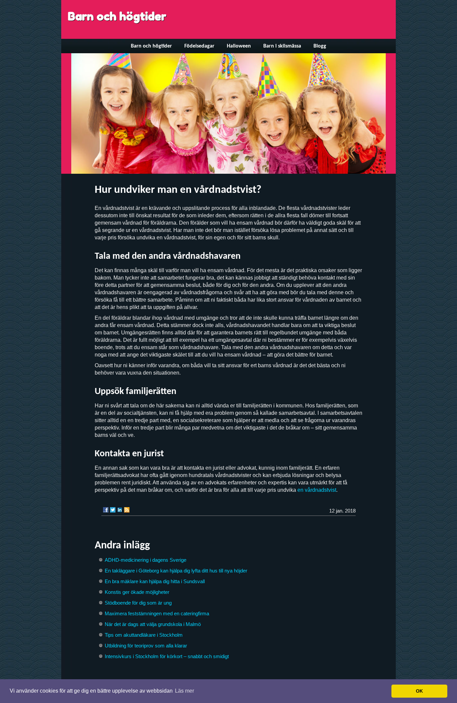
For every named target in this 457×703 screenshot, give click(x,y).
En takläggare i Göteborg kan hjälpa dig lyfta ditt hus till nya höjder (176, 570)
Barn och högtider (117, 16)
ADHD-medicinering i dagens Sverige (145, 560)
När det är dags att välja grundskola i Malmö (153, 624)
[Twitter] (112, 510)
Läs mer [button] (184, 691)
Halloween (239, 46)
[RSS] (126, 510)
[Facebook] (105, 510)
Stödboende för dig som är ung (138, 603)
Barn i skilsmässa (282, 46)
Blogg (319, 46)
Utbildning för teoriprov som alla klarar (146, 645)
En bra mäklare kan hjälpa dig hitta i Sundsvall (155, 581)
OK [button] (419, 691)
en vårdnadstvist (316, 490)
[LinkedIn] (119, 510)
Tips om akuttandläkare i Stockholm (144, 635)
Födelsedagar (199, 46)
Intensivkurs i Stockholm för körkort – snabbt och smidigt (167, 656)
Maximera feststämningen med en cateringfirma (157, 613)
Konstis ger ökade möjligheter (137, 592)
